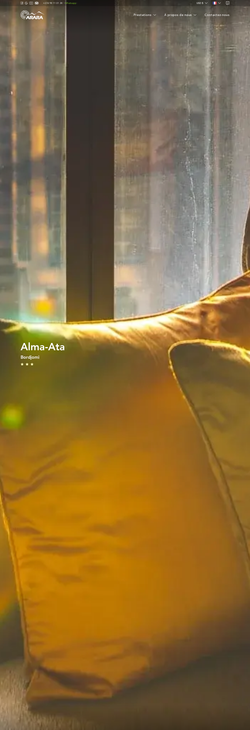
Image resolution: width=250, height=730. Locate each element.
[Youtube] (31, 3)
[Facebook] (22, 3)
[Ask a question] (227, 3)
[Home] (32, 15)
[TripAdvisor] (37, 3)
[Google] (26, 3)
